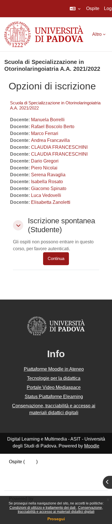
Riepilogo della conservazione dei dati (48, 468)
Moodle (91, 445)
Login (30, 461)
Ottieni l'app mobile (28, 482)
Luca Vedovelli (46, 195)
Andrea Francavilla (50, 140)
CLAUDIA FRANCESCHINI (59, 147)
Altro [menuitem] (97, 34)
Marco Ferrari (44, 133)
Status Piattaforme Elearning (54, 396)
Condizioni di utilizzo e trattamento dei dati (42, 508)
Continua (56, 258)
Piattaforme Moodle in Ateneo (54, 369)
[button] (75, 8)
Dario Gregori (45, 161)
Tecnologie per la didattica (53, 378)
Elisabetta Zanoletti (50, 202)
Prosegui (56, 519)
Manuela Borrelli (48, 119)
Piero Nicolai (44, 167)
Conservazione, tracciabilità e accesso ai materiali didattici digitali (60, 510)
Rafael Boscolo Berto (52, 126)
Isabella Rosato (47, 181)
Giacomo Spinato (48, 188)
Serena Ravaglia (48, 174)
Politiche (18, 475)
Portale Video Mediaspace (54, 387)
